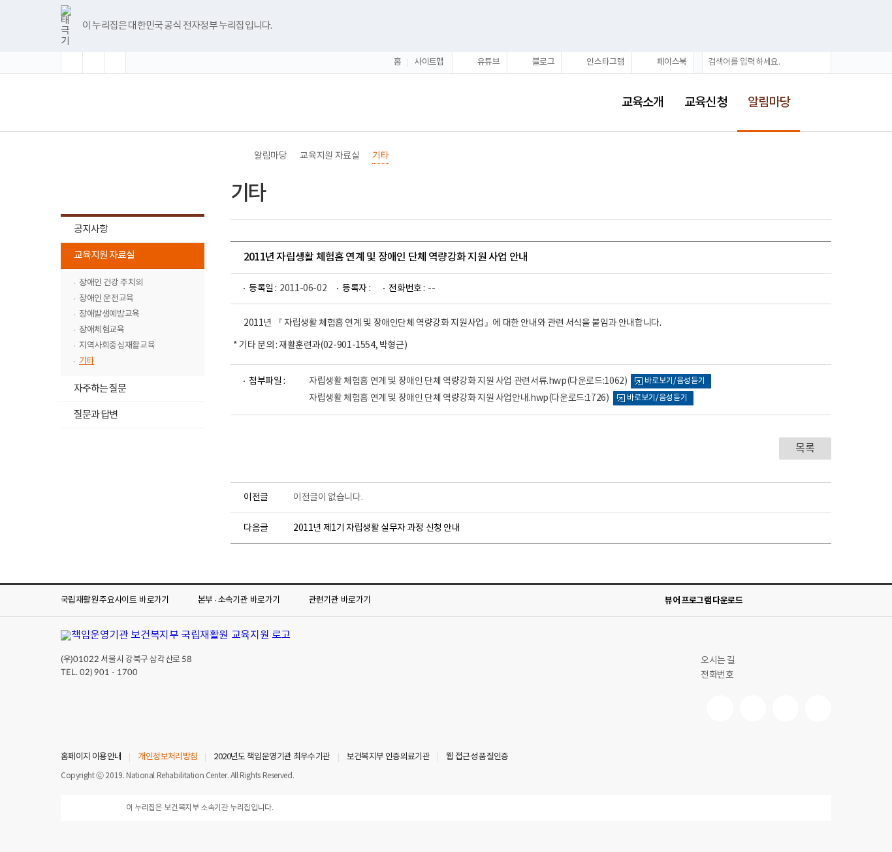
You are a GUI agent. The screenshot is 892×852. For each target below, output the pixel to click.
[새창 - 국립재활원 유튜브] (720, 708)
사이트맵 (429, 62)
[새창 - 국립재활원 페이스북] (818, 708)
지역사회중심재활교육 (117, 346)
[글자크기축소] (114, 62)
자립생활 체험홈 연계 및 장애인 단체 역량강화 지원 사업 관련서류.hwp (468, 381)
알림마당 (763, 94)
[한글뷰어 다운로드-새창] (761, 600)
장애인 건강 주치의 (111, 283)
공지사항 (91, 229)
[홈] (237, 156)
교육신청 (705, 102)
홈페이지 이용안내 (91, 757)
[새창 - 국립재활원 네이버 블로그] (753, 708)
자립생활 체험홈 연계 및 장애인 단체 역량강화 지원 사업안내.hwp (459, 398)
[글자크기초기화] (93, 62)
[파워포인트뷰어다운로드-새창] (781, 600)
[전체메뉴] (820, 102)
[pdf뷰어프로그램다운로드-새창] (802, 600)
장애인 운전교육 (106, 299)
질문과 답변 (89, 416)
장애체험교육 (102, 330)
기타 (86, 361)
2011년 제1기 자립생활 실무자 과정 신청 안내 (376, 528)
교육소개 (642, 102)
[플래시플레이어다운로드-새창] (823, 600)
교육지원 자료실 (98, 257)
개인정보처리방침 (167, 757)
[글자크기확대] (71, 62)
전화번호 (717, 675)
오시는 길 (718, 660)
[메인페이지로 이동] (126, 100)
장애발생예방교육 (109, 314)
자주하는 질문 (93, 390)
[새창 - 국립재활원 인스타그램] (786, 708)
